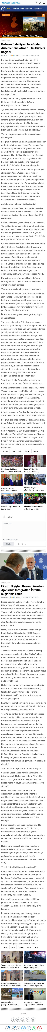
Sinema (35, 451)
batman (5, 451)
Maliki (36, 947)
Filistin (5, 947)
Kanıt (29, 947)
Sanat (27, 451)
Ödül (19, 451)
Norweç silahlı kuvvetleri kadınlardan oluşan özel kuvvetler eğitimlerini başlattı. (28, 8)
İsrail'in (21, 947)
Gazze (13, 947)
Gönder (8, 544)
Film (13, 451)
